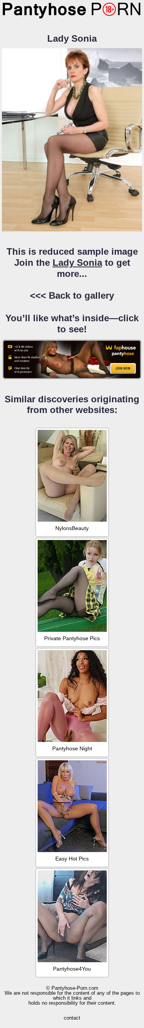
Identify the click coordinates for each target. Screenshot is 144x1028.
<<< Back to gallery (72, 295)
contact (72, 1018)
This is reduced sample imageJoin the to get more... (72, 262)
